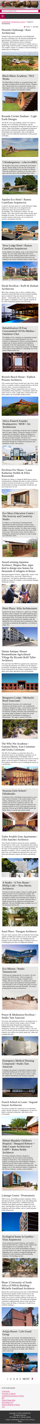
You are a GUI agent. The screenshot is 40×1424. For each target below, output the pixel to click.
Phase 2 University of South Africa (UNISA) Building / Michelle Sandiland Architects (18, 1285)
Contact (8, 1419)
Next (26, 1378)
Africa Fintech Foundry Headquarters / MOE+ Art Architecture (16, 424)
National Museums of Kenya (11, 1405)
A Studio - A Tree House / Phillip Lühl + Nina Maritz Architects (16, 885)
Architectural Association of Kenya (13, 1396)
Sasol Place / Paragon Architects (19, 931)
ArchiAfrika (6, 1391)
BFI (3, 1398)
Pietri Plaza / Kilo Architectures (19, 608)
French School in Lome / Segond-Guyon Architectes (20, 1104)
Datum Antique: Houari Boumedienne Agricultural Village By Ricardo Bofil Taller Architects (19, 656)
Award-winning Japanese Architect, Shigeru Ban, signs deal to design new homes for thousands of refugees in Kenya (18, 566)
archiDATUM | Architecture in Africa (13, 22)
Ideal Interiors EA (7, 1402)
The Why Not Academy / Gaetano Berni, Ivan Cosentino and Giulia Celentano (18, 746)
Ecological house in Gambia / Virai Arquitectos (18, 1238)
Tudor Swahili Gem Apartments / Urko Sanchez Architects (19, 838)
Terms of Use (24, 1419)
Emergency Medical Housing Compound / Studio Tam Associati (18, 1063)
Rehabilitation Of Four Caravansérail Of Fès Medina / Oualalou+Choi (18, 331)
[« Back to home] (8, 4)
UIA (3, 1407)
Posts (28, 27)
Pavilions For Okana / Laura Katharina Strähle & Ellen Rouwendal (17, 472)
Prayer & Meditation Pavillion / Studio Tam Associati (19, 1016)
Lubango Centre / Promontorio (18, 1195)
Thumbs (35, 27)
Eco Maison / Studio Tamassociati (13, 970)
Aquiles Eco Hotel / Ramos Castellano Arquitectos (16, 201)
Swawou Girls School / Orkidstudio (14, 792)
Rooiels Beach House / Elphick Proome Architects (18, 378)
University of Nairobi (8, 1393)
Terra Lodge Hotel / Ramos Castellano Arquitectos (17, 247)
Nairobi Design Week (8, 1400)
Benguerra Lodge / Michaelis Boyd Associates (18, 699)
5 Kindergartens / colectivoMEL (19, 162)
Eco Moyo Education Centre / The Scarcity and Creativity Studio (18, 516)
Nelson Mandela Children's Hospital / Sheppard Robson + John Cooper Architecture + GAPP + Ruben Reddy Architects (18, 1146)
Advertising (15, 1419)
